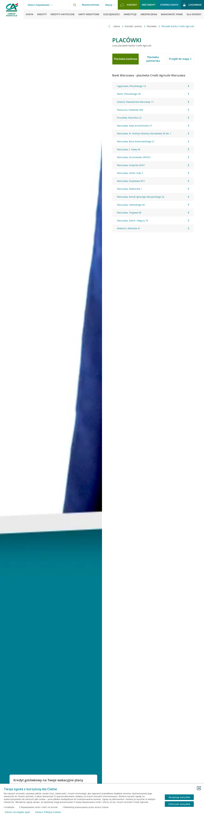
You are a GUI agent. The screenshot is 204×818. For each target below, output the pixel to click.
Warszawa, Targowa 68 (129, 212)
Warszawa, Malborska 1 (129, 188)
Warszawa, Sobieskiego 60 (131, 204)
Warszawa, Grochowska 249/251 (134, 157)
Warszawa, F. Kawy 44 (128, 149)
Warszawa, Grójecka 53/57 (131, 165)
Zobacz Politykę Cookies (48, 812)
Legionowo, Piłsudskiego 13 (131, 86)
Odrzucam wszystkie (179, 804)
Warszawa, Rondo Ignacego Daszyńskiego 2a (140, 196)
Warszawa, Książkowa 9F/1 (131, 180)
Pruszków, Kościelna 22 (129, 117)
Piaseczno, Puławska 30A (130, 109)
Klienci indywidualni (39, 5)
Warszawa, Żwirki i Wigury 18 (132, 220)
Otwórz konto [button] (169, 4)
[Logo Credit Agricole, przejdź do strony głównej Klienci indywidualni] (12, 9)
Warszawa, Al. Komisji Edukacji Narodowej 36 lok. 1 (144, 133)
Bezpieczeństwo (90, 4)
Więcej (108, 5)
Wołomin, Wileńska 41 (128, 228)
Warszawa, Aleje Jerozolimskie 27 (134, 125)
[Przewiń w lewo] (109, 26)
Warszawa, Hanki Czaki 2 (130, 173)
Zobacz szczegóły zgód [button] (17, 812)
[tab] (125, 59)
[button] (199, 788)
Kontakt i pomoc (134, 26)
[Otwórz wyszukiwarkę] (74, 5)
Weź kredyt (148, 4)
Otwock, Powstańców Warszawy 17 (135, 101)
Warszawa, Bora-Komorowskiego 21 (136, 141)
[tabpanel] (153, 157)
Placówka (152, 26)
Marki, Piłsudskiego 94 (129, 93)
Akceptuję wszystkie (179, 797)
